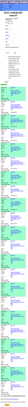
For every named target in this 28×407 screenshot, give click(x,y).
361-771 (13, 241)
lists (11, 7)
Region (7, 35)
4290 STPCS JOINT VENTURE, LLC (16, 93)
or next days (10, 52)
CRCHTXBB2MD (15, 202)
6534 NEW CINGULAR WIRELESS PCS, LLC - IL (18, 121)
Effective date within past (12, 47)
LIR (6, 41)
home (1, 5)
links (1, 9)
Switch (7, 45)
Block (7, 29)
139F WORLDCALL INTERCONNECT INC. (17, 107)
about (11, 5)
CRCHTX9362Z (15, 90)
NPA (6, 22)
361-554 (13, 87)
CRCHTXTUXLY (15, 118)
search (2, 7)
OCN (6, 32)
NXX (6, 25)
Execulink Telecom (14, 399)
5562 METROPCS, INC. (17, 190)
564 (12, 95)
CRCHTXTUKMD (15, 104)
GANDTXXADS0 (15, 244)
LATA (6, 38)
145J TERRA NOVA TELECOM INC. (16, 204)
